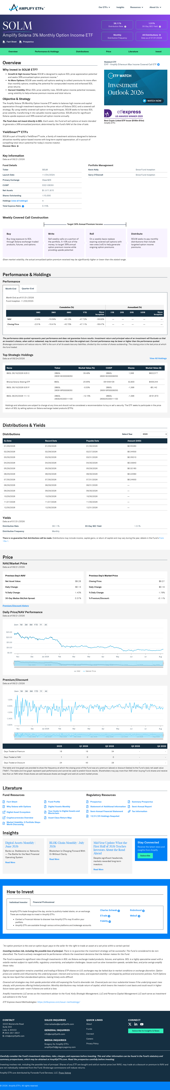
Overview (13, 51)
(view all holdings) (19, 201)
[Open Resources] (142, 7)
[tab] (11, 288)
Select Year (127, 434)
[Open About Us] (160, 7)
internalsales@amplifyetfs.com (59, 1024)
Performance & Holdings (47, 51)
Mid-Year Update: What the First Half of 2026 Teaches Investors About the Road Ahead (110, 848)
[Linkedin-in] (135, 1024)
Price (108, 51)
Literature (133, 51)
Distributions (82, 51)
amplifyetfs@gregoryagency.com (60, 1047)
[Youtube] (141, 1024)
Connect (90, 1034)
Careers (89, 1039)
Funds (89, 1029)
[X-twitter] (129, 1024)
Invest (159, 51)
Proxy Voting (65, 1073)
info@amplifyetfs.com (13, 1036)
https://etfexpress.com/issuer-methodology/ (58, 1002)
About (89, 1024)
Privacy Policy (92, 1043)
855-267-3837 (11, 1033)
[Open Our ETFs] (109, 7)
